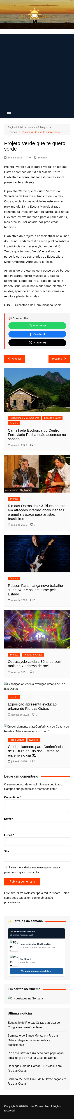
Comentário (12, 797)
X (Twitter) (39, 342)
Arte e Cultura (17, 739)
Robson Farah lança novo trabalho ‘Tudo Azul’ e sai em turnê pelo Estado (35, 590)
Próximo (57, 358)
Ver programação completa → (36, 971)
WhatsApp (39, 325)
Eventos (42, 157)
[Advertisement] (37, 71)
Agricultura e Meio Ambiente (24, 418)
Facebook (39, 334)
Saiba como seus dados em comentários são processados (36, 898)
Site (6, 851)
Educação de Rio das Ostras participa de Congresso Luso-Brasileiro (34, 1025)
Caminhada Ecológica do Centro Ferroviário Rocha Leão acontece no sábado (37, 434)
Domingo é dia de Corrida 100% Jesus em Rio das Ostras (35, 1068)
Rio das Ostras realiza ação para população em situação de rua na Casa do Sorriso (36, 1055)
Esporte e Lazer (52, 418)
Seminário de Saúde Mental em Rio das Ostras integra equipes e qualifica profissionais (33, 1040)
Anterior (16, 358)
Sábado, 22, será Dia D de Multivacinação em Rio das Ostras (37, 1081)
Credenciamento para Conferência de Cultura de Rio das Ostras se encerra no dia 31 (35, 751)
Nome (8, 818)
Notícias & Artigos (33, 654)
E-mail (9, 835)
